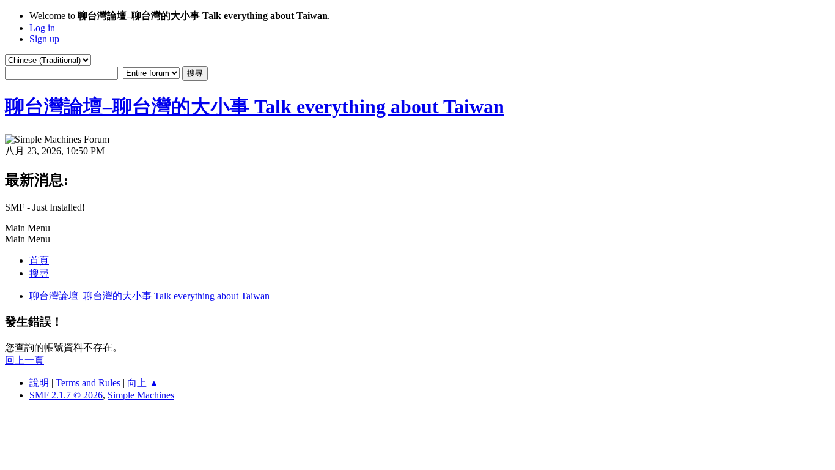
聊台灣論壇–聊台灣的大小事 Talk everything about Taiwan (254, 106)
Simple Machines (141, 395)
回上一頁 (24, 360)
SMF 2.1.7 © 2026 (66, 395)
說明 (39, 383)
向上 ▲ (143, 383)
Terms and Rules (88, 383)
